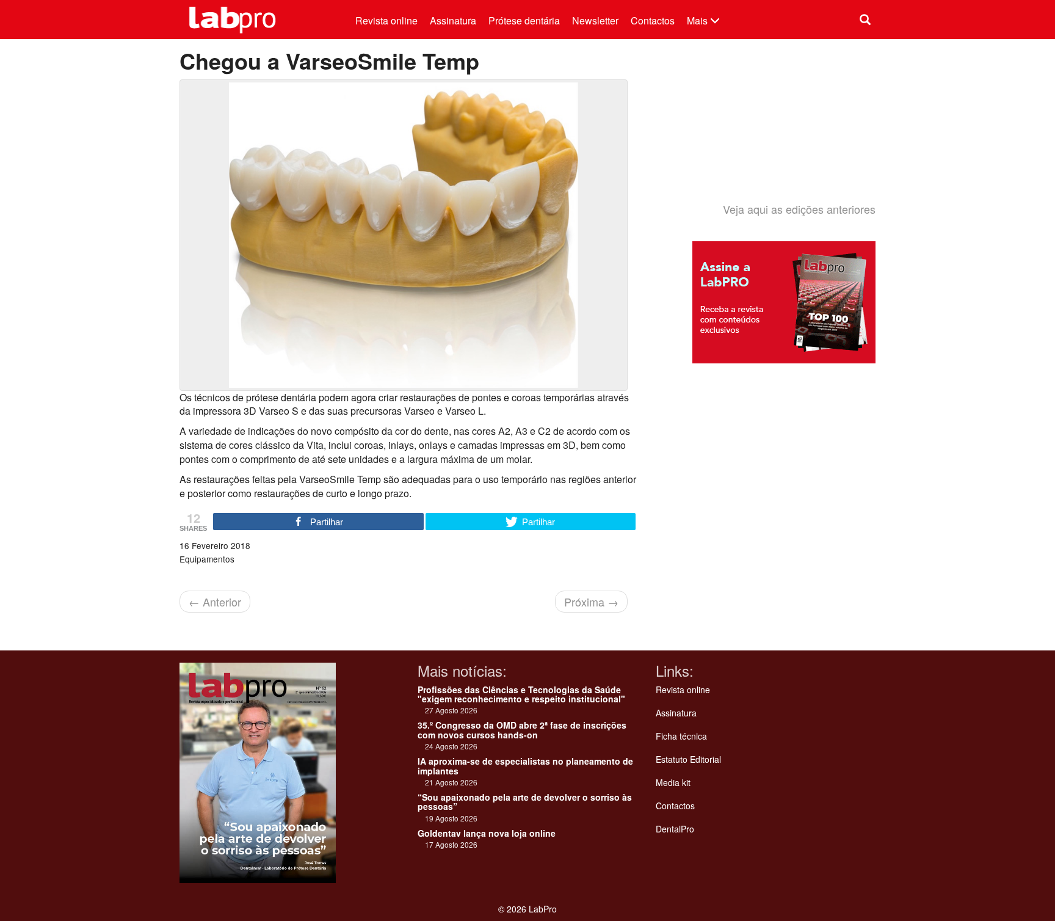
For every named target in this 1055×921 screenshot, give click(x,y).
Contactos (653, 20)
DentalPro (675, 829)
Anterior (215, 602)
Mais (698, 20)
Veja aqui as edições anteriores (799, 209)
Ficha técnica (681, 736)
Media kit (673, 782)
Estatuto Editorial (688, 759)
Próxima (591, 602)
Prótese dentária (524, 20)
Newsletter (595, 20)
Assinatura (453, 20)
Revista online (386, 20)
